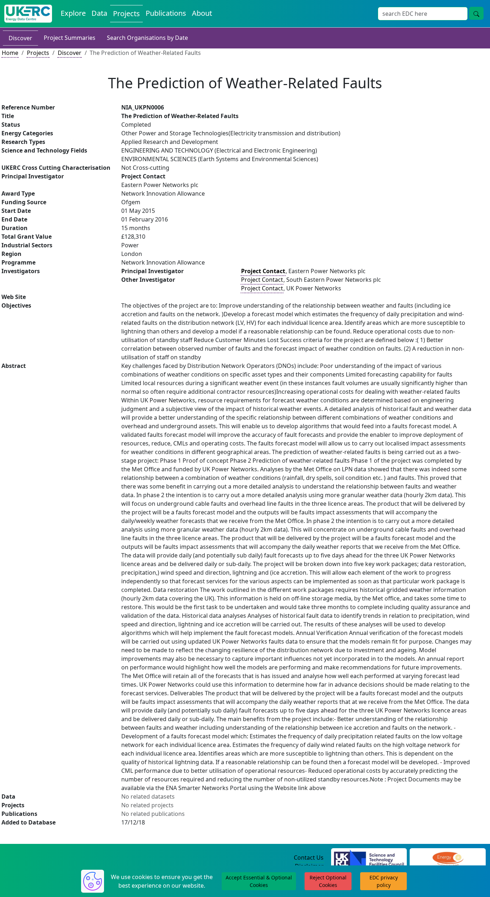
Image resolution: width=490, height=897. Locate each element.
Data (99, 13)
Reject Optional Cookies (328, 881)
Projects (126, 13)
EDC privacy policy (383, 881)
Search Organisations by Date (147, 38)
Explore (73, 13)
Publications (166, 13)
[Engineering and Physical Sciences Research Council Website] (447, 858)
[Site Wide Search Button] (476, 13)
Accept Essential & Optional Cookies (259, 881)
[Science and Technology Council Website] (369, 858)
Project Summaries (69, 38)
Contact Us (309, 857)
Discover (20, 38)
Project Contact (262, 280)
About (202, 13)
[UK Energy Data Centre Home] (28, 13)
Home (10, 53)
